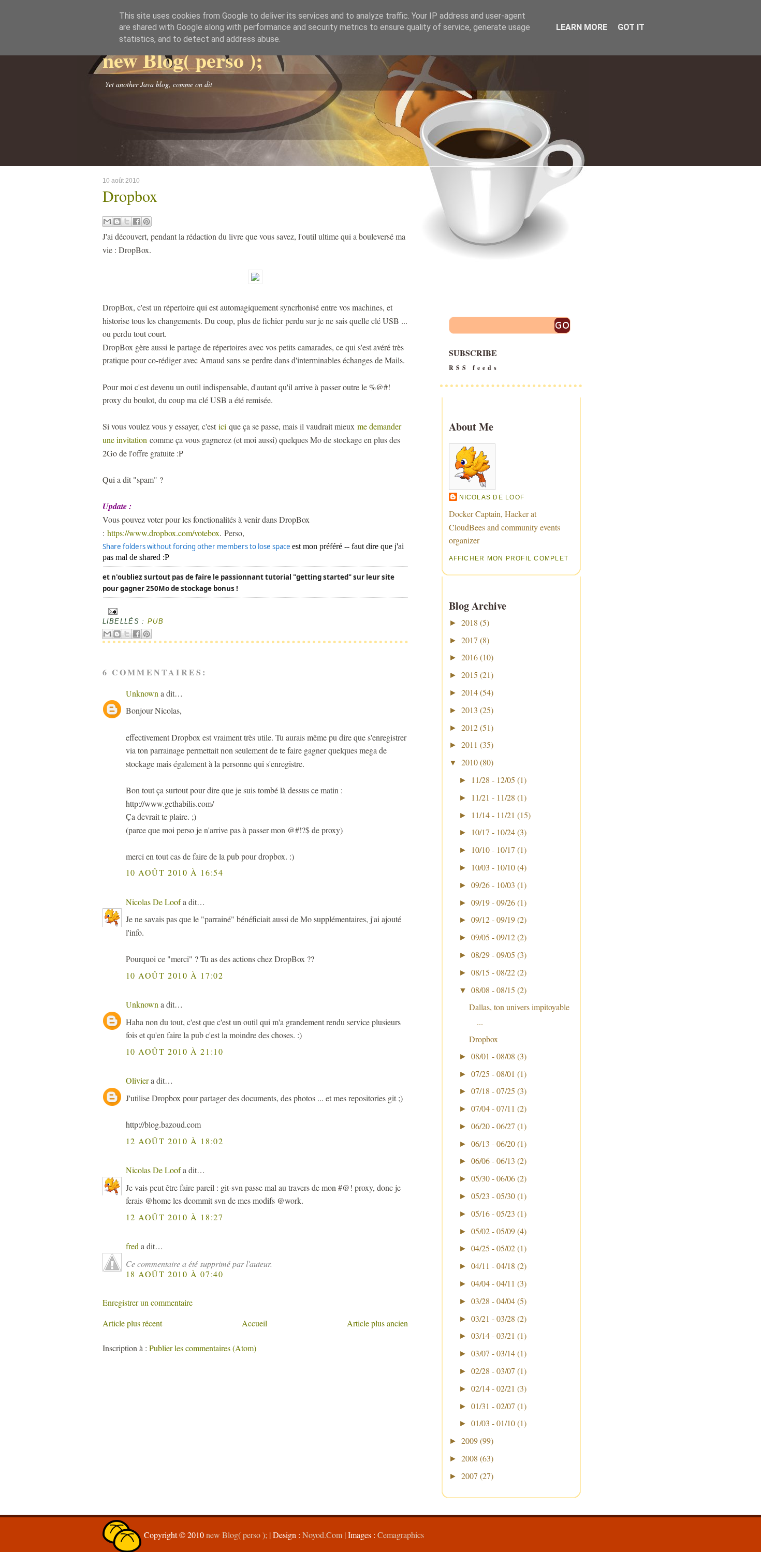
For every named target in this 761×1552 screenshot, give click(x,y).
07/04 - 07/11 (493, 1108)
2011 (469, 744)
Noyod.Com (322, 1534)
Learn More (581, 27)
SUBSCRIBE (474, 359)
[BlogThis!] (117, 221)
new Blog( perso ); (182, 60)
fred (132, 1245)
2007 (469, 1475)
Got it (631, 27)
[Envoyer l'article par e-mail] (112, 611)
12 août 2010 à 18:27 (175, 1216)
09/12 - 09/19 (493, 919)
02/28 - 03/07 (493, 1370)
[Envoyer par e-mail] (107, 221)
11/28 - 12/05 (493, 779)
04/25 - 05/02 (493, 1248)
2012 (469, 727)
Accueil (254, 1323)
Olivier (137, 1080)
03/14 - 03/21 (493, 1335)
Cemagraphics (400, 1534)
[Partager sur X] (127, 221)
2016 (469, 657)
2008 (469, 1458)
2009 (469, 1440)
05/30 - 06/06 (493, 1178)
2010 (469, 762)
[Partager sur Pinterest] (146, 221)
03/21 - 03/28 (493, 1318)
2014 (469, 692)
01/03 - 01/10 (493, 1422)
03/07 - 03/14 (493, 1353)
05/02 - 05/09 (493, 1230)
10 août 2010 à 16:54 (175, 872)
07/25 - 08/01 (493, 1073)
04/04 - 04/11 (493, 1283)
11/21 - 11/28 (493, 797)
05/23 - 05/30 (493, 1195)
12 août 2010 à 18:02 (175, 1140)
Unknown (142, 693)
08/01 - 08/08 (493, 1056)
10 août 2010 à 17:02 (175, 975)
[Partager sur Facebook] (136, 221)
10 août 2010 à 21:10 (175, 1051)
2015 (469, 674)
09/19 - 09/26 (493, 902)
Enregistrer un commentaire (148, 1302)
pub (156, 621)
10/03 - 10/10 (493, 867)
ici (223, 426)
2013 (469, 709)
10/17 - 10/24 (493, 831)
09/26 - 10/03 (493, 884)
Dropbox (130, 195)
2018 (469, 622)
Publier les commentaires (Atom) (202, 1347)
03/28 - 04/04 (493, 1300)
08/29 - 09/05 (493, 954)
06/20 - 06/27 (493, 1125)
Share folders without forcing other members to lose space (196, 546)
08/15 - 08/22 (493, 972)
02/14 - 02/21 (493, 1388)
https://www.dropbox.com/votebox (163, 532)
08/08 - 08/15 (493, 989)
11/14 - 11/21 (493, 814)
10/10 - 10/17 (493, 849)
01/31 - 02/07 (493, 1405)
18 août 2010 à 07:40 (175, 1273)
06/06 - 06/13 (493, 1160)
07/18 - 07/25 (493, 1090)
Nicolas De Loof (153, 901)
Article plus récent (132, 1323)
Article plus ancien (377, 1323)
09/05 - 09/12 (493, 937)
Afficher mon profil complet (509, 558)
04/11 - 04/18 (493, 1265)
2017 (469, 639)
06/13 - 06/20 (493, 1143)
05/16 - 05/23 (493, 1213)
